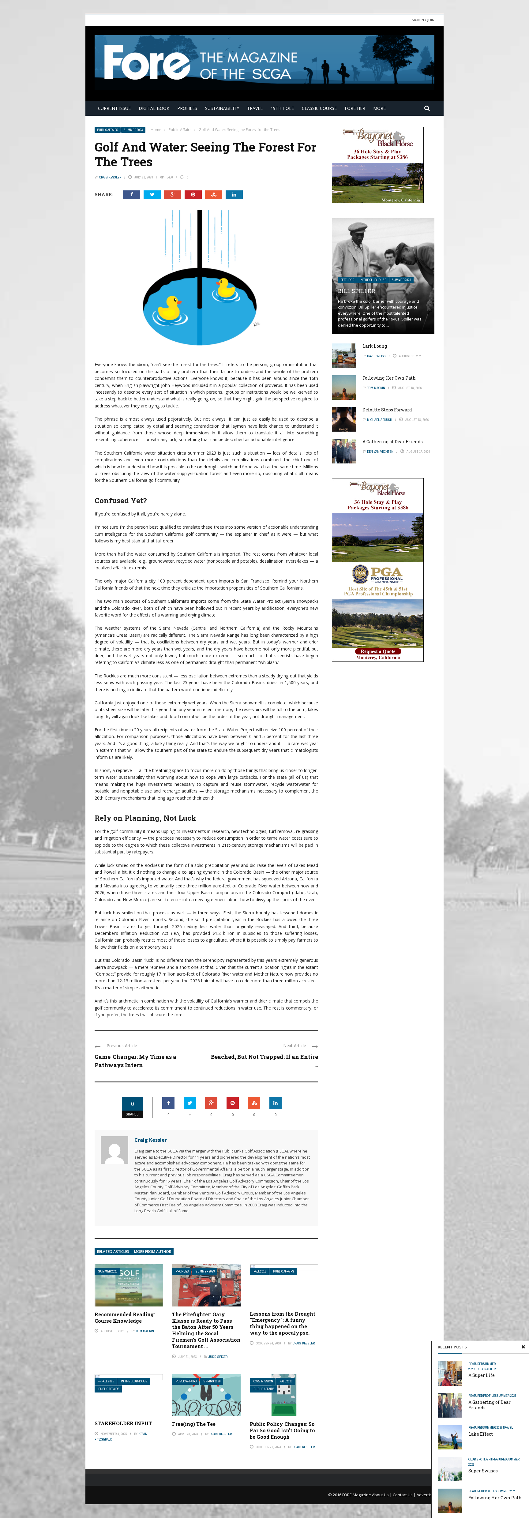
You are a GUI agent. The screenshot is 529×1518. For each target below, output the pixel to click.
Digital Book (154, 108)
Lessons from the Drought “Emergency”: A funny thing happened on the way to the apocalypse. (282, 1323)
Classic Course (319, 108)
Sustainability (222, 108)
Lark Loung (374, 346)
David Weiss (376, 356)
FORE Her (355, 108)
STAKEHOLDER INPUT (123, 1423)
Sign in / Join (423, 19)
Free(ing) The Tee (194, 1424)
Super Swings (483, 1471)
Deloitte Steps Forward (387, 410)
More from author (152, 1251)
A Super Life (481, 1375)
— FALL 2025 (106, 1381)
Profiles (187, 108)
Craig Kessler (110, 177)
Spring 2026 (212, 1381)
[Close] (523, 1347)
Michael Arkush (379, 420)
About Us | (382, 1494)
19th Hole (282, 108)
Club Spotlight (480, 1459)
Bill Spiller (356, 290)
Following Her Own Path (495, 1498)
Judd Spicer (217, 1357)
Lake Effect (480, 1434)
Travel (255, 108)
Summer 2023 (133, 130)
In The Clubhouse (134, 1381)
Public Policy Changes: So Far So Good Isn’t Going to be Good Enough (282, 1430)
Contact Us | (405, 1494)
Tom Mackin (145, 1331)
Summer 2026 (506, 1395)
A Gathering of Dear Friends (489, 1405)
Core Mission (263, 1381)
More (379, 108)
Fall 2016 (259, 1271)
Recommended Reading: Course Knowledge (125, 1317)
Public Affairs (107, 130)
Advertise (425, 1494)
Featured (475, 1364)
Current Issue (114, 108)
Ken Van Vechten (380, 451)
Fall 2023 (286, 1381)
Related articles (113, 1251)
